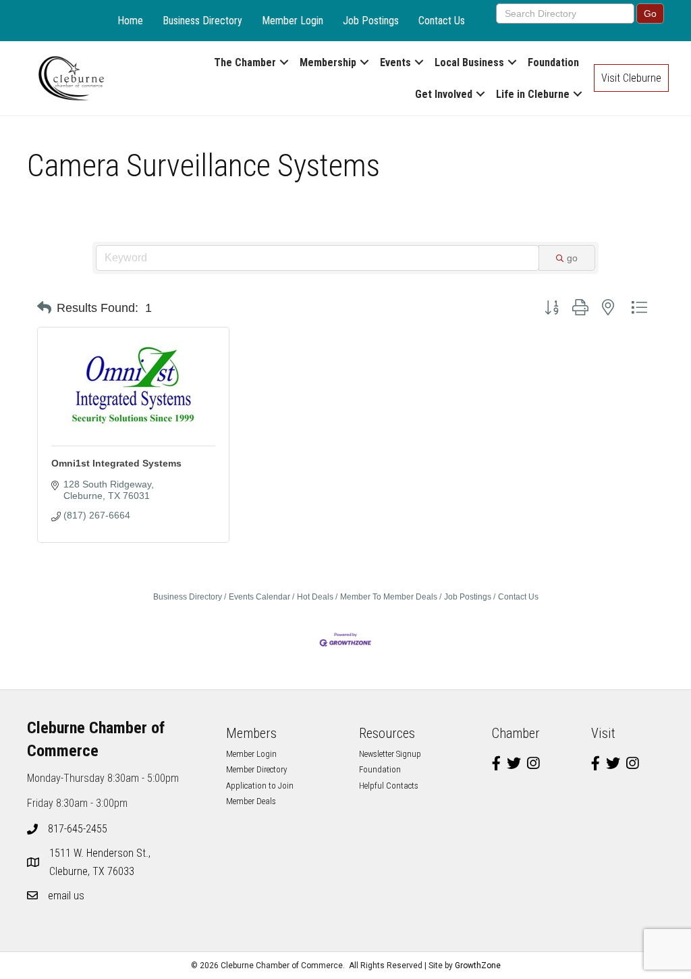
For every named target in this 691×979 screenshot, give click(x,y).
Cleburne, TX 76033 (101, 862)
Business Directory (202, 20)
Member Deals (251, 801)
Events (395, 62)
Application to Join (260, 785)
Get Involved (443, 94)
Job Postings (371, 20)
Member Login (292, 20)
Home (130, 20)
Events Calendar (259, 597)
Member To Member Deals (388, 597)
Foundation (553, 62)
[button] (44, 308)
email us (66, 895)
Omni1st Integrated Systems (116, 463)
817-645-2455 (77, 828)
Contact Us (441, 20)
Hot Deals (315, 597)
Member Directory (256, 769)
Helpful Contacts (388, 785)
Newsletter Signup (390, 754)
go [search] (572, 258)
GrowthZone (478, 965)
